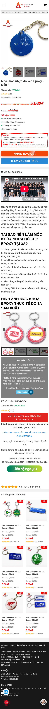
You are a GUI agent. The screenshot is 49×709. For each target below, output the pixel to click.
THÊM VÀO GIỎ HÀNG (24, 160)
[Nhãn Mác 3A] (24, 8)
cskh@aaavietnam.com (11, 676)
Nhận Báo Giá (25, 153)
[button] (4, 329)
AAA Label (16, 90)
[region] (24, 334)
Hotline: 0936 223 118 (10, 679)
